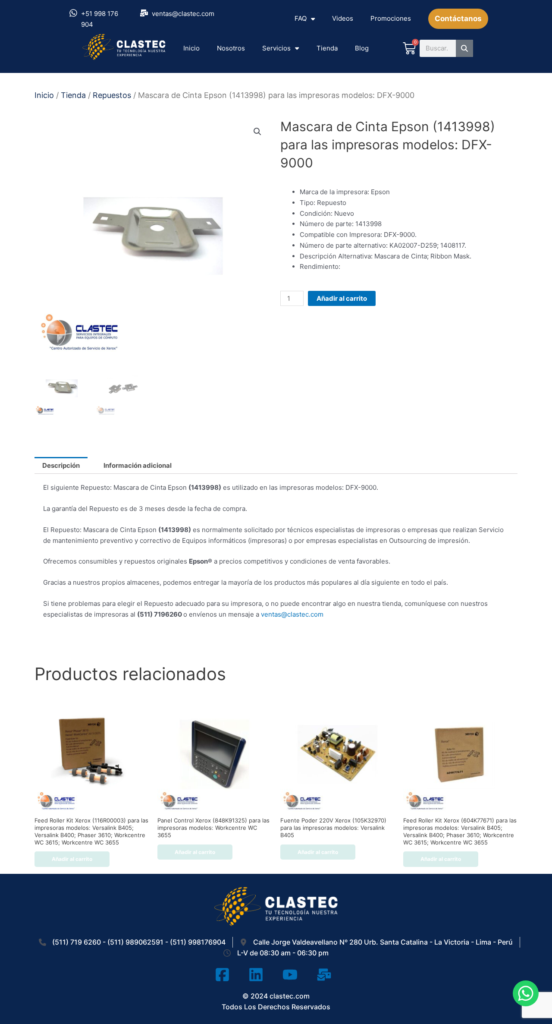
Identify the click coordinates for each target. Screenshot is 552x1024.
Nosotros (231, 48)
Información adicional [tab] (138, 465)
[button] (257, 131)
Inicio (191, 48)
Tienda (327, 48)
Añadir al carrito (342, 298)
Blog (362, 48)
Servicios (276, 48)
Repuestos (112, 95)
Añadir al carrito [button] (72, 859)
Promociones (390, 18)
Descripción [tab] (61, 465)
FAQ (301, 18)
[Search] (464, 48)
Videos (342, 18)
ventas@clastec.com (292, 614)
